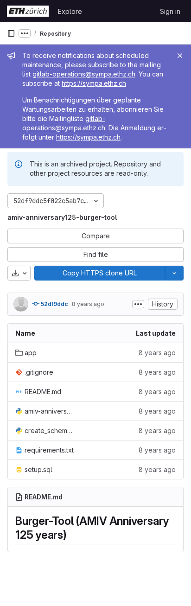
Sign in (170, 11)
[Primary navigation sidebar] (11, 33)
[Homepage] (28, 11)
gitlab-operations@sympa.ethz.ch (83, 74)
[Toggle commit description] (138, 304)
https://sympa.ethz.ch (94, 83)
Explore (70, 11)
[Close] (179, 55)
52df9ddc (53, 303)
